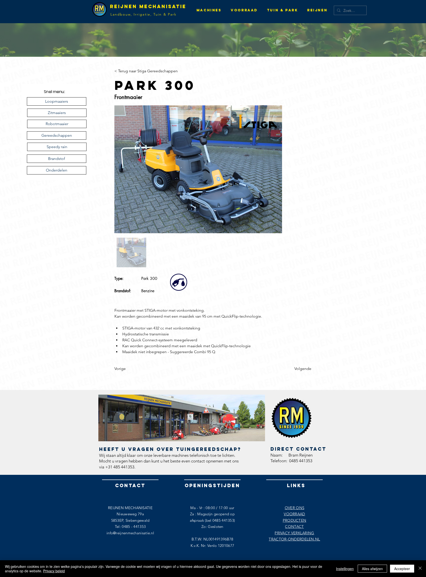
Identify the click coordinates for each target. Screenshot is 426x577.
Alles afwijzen (372, 568)
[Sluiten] (420, 568)
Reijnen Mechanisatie (148, 6)
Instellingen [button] (345, 568)
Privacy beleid (54, 570)
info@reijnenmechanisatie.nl (130, 533)
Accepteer (402, 568)
